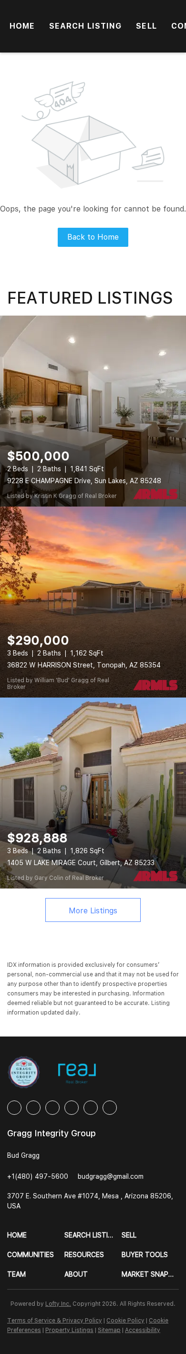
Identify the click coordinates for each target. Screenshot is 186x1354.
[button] (35, 1235)
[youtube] (90, 1107)
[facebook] (14, 1107)
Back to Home (93, 237)
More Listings (93, 910)
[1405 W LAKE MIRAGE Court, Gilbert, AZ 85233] (93, 793)
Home (22, 26)
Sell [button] (146, 26)
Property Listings (69, 1330)
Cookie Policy (125, 1320)
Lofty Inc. (58, 1304)
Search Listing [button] (85, 26)
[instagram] (71, 1107)
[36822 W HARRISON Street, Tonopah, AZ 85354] (93, 602)
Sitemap (109, 1330)
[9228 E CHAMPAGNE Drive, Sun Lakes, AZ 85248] (93, 411)
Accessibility (142, 1330)
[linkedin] (33, 1107)
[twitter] (52, 1107)
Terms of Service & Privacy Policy (54, 1320)
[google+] (110, 1107)
